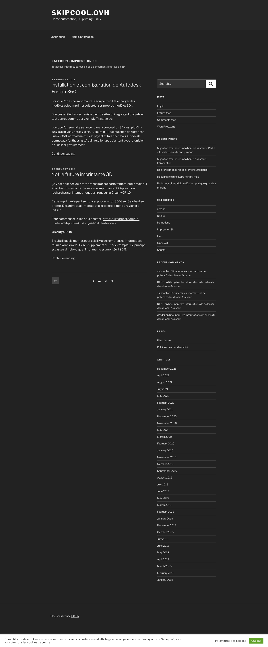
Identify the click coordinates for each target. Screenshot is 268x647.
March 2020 (164, 436)
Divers (161, 215)
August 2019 (164, 477)
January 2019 (165, 518)
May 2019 (163, 497)
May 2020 (163, 429)
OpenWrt (162, 242)
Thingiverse (104, 118)
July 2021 (162, 389)
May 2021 (163, 395)
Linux (160, 236)
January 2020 (165, 450)
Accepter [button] (256, 640)
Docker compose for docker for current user (182, 169)
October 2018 (165, 532)
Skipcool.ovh (81, 13)
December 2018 (166, 525)
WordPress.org (166, 126)
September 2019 (167, 470)
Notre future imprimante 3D (81, 174)
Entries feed (164, 112)
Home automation (83, 36)
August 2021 (164, 382)
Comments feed (166, 119)
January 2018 (165, 579)
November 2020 (167, 423)
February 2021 (165, 402)
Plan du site (164, 340)
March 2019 (164, 504)
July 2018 (162, 538)
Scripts (161, 249)
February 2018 (165, 573)
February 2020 (165, 443)
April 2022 (163, 375)
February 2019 (165, 511)
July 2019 (162, 484)
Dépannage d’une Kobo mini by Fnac (178, 176)
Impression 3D (165, 229)
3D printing (58, 36)
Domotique (163, 222)
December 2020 (167, 416)
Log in (160, 106)
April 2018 (163, 559)
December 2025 (166, 368)
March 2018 (164, 566)
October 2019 (165, 463)
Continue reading (63, 153)
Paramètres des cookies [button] (230, 640)
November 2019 (166, 457)
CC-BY (75, 615)
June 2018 (163, 545)
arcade (161, 208)
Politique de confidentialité (172, 347)
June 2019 (163, 491)
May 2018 (163, 552)
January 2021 (165, 409)
